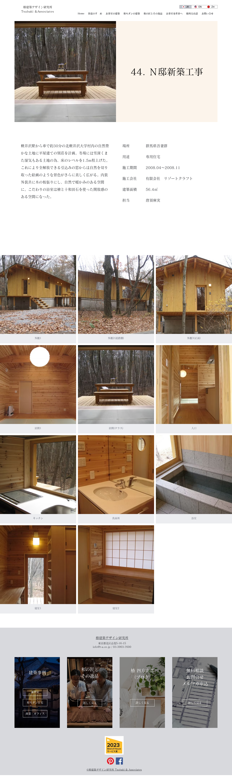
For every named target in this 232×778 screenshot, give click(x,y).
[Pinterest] (110, 761)
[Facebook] (119, 761)
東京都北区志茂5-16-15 (112, 643)
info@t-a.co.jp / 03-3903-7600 (112, 647)
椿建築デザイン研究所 (112, 637)
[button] (38, 299)
